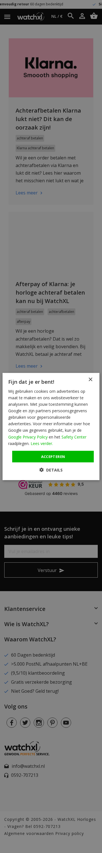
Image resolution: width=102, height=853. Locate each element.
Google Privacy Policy (28, 436)
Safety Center (73, 436)
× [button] (90, 379)
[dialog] (51, 426)
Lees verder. (42, 443)
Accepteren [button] (53, 456)
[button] (51, 470)
